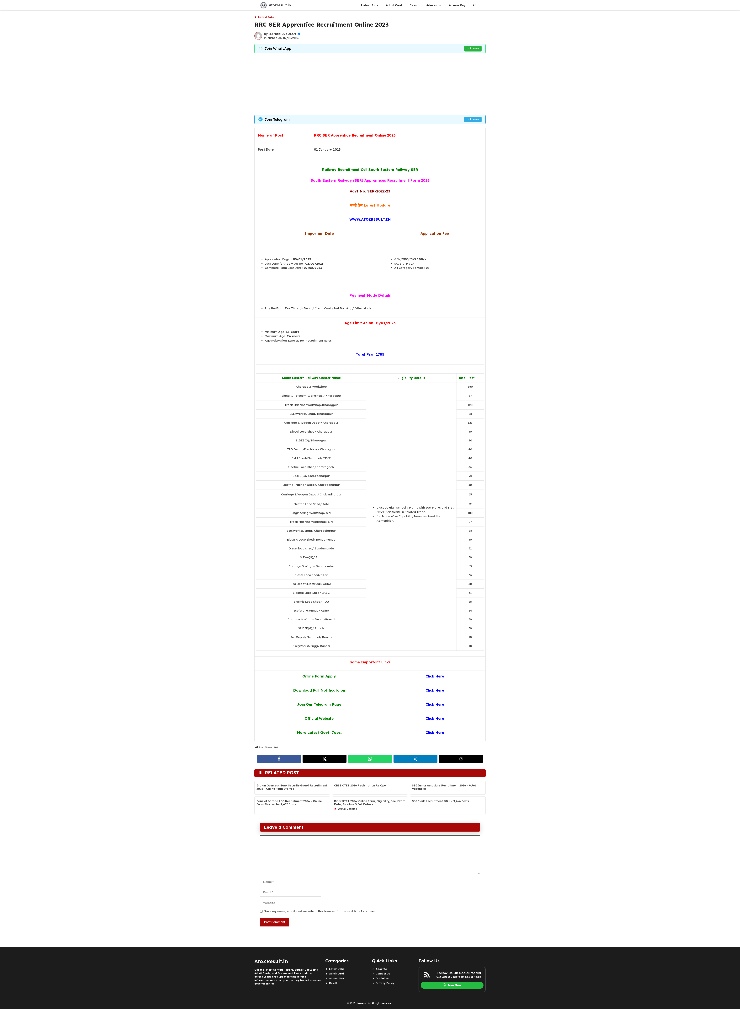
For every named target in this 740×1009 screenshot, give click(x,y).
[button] (474, 5)
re (442, 732)
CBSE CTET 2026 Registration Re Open (361, 785)
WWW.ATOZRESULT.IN (370, 219)
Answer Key (457, 5)
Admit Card (394, 5)
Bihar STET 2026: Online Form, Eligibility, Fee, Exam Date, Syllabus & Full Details (369, 802)
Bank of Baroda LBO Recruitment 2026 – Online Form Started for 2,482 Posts (289, 802)
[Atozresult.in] (263, 5)
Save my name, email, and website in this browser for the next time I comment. (320, 911)
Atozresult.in (280, 5)
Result (414, 5)
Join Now (473, 48)
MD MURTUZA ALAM (282, 34)
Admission (433, 5)
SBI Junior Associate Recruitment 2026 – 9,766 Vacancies (444, 787)
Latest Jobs (369, 5)
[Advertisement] (370, 84)
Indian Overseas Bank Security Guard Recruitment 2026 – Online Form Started (291, 787)
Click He (433, 732)
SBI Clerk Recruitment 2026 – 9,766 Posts (440, 801)
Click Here (435, 676)
